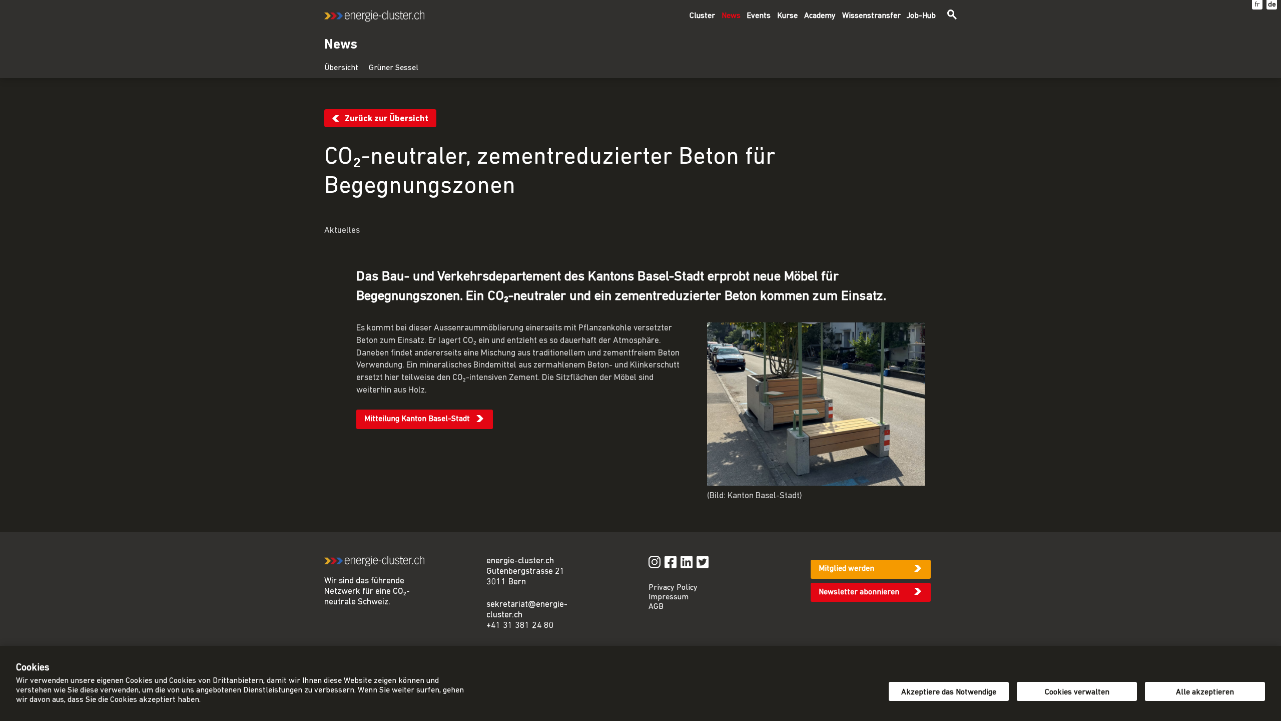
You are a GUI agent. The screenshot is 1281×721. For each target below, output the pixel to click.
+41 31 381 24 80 (520, 625)
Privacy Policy (673, 588)
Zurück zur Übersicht (386, 119)
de (1272, 5)
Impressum (669, 597)
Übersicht (341, 68)
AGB (656, 607)
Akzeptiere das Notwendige (948, 692)
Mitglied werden (846, 569)
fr (1257, 5)
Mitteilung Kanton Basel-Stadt (417, 419)
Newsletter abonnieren (859, 592)
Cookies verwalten (1077, 692)
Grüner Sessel (393, 68)
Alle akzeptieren (1205, 692)
